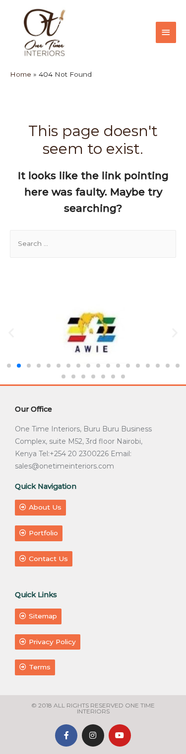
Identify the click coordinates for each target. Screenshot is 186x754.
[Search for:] (93, 243)
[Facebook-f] (66, 735)
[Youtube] (120, 735)
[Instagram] (93, 735)
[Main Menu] (166, 32)
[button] (9, 366)
